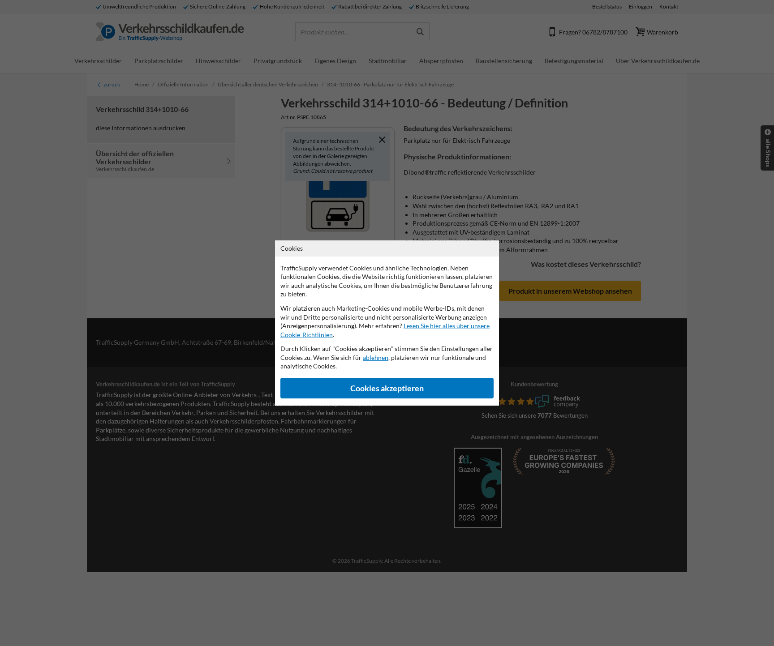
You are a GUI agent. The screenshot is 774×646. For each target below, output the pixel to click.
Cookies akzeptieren (387, 388)
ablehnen (375, 357)
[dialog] (387, 323)
